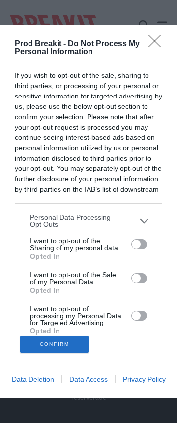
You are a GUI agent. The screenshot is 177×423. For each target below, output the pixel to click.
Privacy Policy (144, 379)
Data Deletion (33, 379)
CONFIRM (54, 344)
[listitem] (88, 221)
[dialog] (88, 211)
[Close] (157, 44)
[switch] (139, 244)
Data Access (88, 379)
